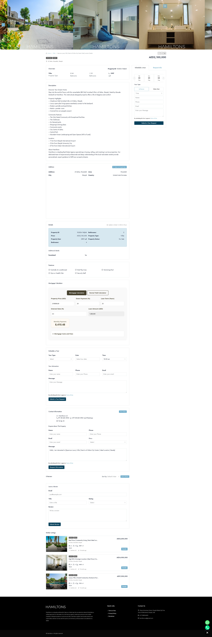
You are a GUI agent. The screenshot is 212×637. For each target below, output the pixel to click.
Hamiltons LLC (73, 550)
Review (51, 507)
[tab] (165, 6)
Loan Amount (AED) (95, 309)
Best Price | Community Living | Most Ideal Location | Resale (87, 540)
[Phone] (207, 627)
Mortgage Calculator (76, 293)
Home (49, 53)
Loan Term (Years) (107, 299)
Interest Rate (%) (57, 309)
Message (52, 378)
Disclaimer (111, 616)
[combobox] (61, 359)
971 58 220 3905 (63, 418)
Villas (54, 53)
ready (54, 58)
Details (124, 549)
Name (51, 370)
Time (104, 355)
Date (77, 355)
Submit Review (54, 524)
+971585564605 (144, 615)
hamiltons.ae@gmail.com (146, 618)
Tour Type (52, 355)
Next (208, 24)
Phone (77, 370)
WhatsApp (89, 418)
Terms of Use (69, 395)
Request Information (56, 467)
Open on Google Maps (120, 167)
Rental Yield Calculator (97, 293)
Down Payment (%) (83, 299)
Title (50, 499)
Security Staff (81, 273)
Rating (91, 499)
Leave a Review (124, 476)
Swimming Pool (108, 270)
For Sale (49, 58)
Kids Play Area (81, 270)
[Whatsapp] (207, 622)
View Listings (123, 411)
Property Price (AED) (58, 299)
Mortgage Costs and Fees (63, 334)
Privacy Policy (112, 613)
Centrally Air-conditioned (59, 270)
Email (104, 370)
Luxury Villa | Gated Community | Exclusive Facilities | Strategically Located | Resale (94, 578)
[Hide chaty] (207, 632)
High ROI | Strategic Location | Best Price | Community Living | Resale (90, 559)
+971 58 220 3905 (77, 418)
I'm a (90, 438)
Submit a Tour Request (57, 399)
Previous (3, 24)
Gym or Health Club (57, 273)
